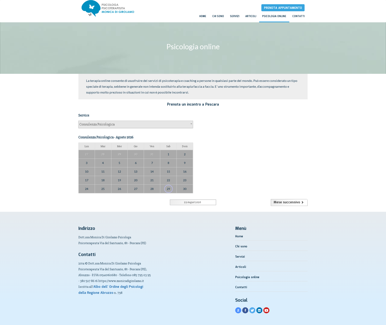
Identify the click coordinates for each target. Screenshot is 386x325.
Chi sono (218, 16)
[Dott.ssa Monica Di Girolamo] (78, 4)
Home (202, 16)
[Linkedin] (259, 310)
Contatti (298, 16)
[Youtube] (266, 310)
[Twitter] (252, 310)
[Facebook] (245, 310)
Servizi (234, 16)
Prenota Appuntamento (283, 8)
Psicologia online (274, 16)
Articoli (250, 16)
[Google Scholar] (238, 310)
